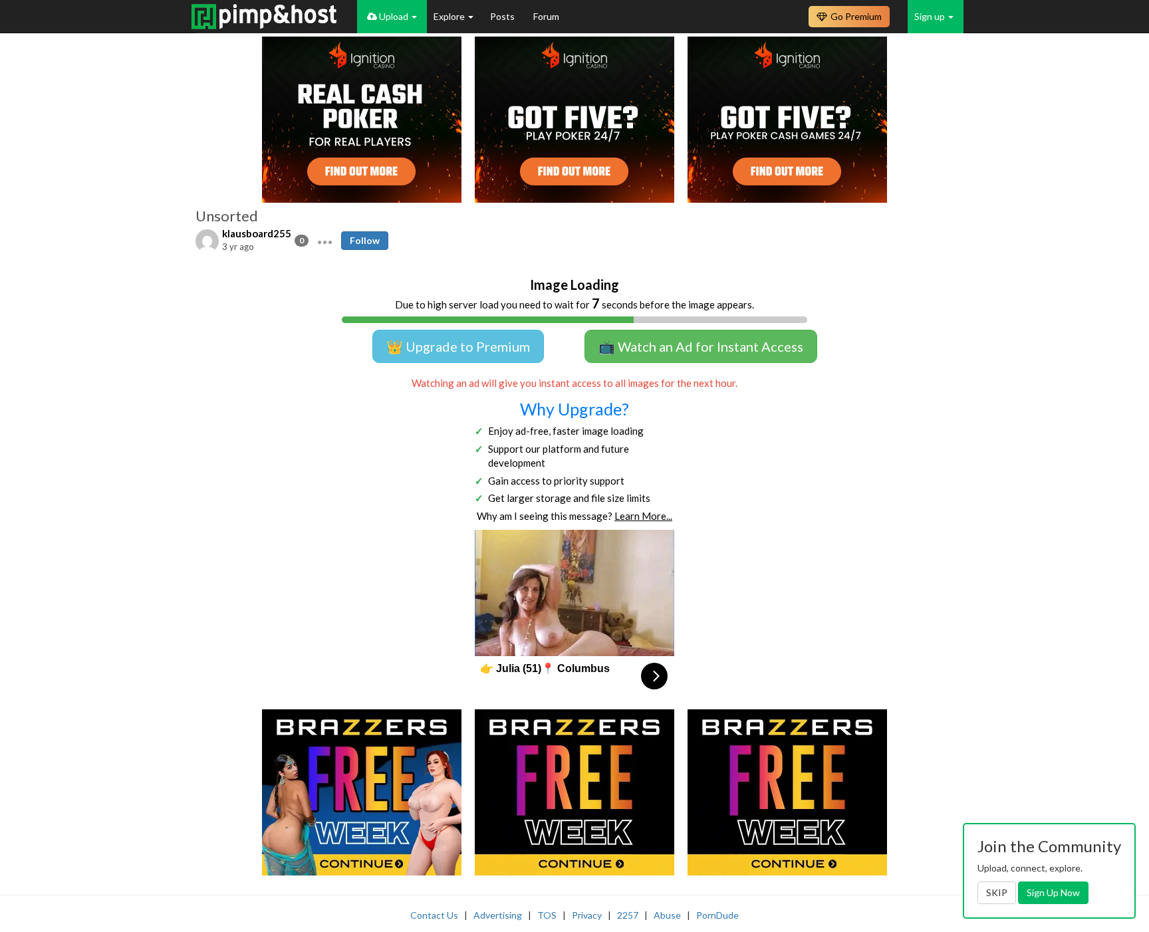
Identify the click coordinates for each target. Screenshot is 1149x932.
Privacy (587, 915)
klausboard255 (256, 233)
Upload (393, 16)
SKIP (996, 892)
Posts (503, 16)
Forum (546, 16)
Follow (365, 240)
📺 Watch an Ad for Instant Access (700, 346)
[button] (325, 240)
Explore (450, 16)
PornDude (717, 915)
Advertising (497, 915)
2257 (627, 915)
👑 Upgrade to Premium (458, 346)
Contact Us (434, 915)
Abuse (667, 915)
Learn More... (643, 516)
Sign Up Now (1053, 892)
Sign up (930, 16)
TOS (547, 915)
